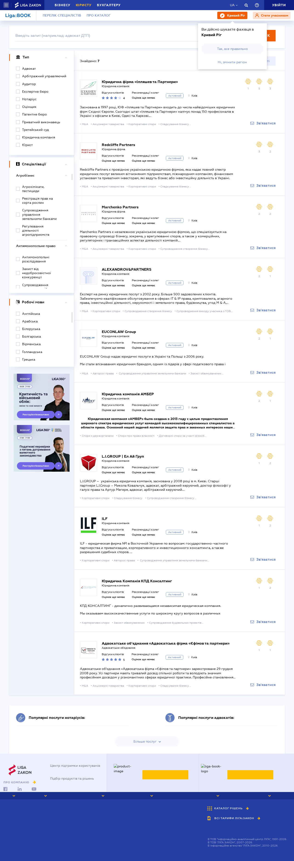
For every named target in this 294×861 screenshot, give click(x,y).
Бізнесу (62, 5)
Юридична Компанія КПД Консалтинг (137, 581)
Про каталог (99, 15)
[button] (6, 5)
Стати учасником (274, 15)
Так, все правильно (232, 49)
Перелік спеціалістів (62, 15)
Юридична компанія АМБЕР (128, 394)
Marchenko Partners (120, 207)
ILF (104, 519)
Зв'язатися (266, 123)
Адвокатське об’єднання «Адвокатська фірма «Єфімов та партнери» (165, 643)
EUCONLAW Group (119, 332)
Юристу (83, 5)
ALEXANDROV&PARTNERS (126, 269)
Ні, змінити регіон (232, 62)
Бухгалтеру (109, 5)
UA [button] (232, 5)
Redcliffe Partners (118, 145)
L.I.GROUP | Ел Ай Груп (123, 456)
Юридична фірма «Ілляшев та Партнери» (140, 82)
